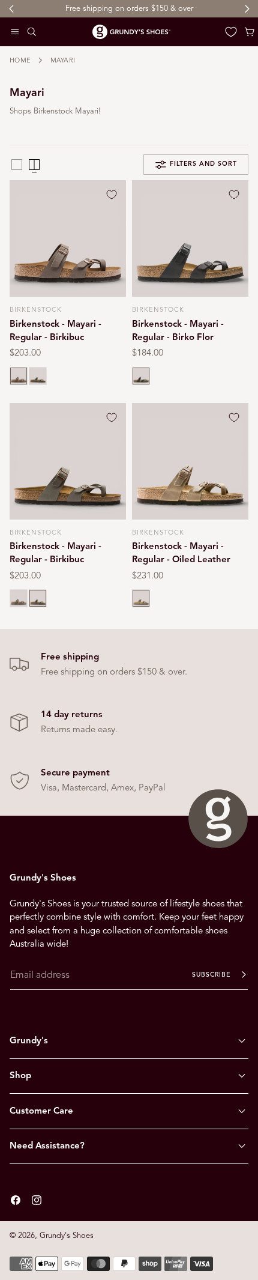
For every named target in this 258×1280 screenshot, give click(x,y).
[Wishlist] (231, 31)
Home (20, 60)
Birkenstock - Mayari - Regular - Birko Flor (178, 330)
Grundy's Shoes (67, 1235)
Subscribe (211, 974)
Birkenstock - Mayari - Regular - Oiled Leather (181, 553)
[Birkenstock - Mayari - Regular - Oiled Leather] (190, 461)
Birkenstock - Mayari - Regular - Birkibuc (55, 330)
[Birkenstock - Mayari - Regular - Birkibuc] (68, 238)
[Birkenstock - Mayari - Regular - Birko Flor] (190, 238)
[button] (15, 31)
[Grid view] (17, 164)
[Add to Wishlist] (111, 194)
